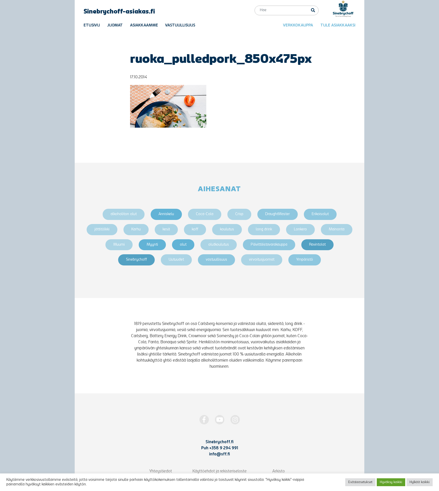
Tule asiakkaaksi (337, 25)
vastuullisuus (216, 260)
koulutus (227, 229)
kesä (166, 229)
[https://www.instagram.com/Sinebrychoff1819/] (235, 419)
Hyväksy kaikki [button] (391, 482)
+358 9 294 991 (223, 448)
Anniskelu (166, 214)
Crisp (239, 214)
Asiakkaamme (144, 25)
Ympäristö (304, 260)
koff (195, 229)
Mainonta (336, 229)
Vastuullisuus (180, 25)
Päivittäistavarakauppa (269, 245)
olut (183, 245)
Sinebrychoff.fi (219, 442)
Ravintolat (317, 245)
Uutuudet (176, 260)
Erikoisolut (320, 214)
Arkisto (278, 471)
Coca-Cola (204, 214)
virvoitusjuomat (261, 260)
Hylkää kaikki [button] (420, 482)
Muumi (119, 245)
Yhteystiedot (160, 471)
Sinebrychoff (136, 260)
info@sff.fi (219, 454)
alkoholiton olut (124, 214)
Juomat (115, 25)
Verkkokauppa (298, 25)
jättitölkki (102, 229)
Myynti (152, 245)
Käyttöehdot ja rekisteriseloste (219, 471)
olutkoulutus (218, 245)
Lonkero (300, 229)
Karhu (136, 229)
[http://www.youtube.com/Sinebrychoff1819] (219, 419)
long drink (264, 229)
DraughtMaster (277, 214)
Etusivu (92, 25)
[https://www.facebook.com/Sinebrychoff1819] (204, 419)
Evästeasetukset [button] (360, 482)
